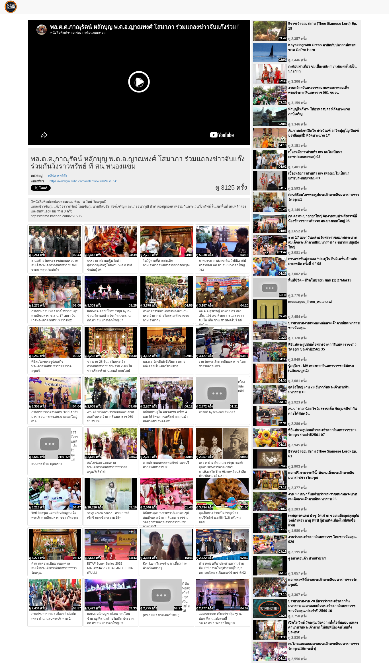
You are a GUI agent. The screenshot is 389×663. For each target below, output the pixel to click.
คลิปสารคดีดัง (57, 175)
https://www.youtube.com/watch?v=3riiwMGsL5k (83, 181)
